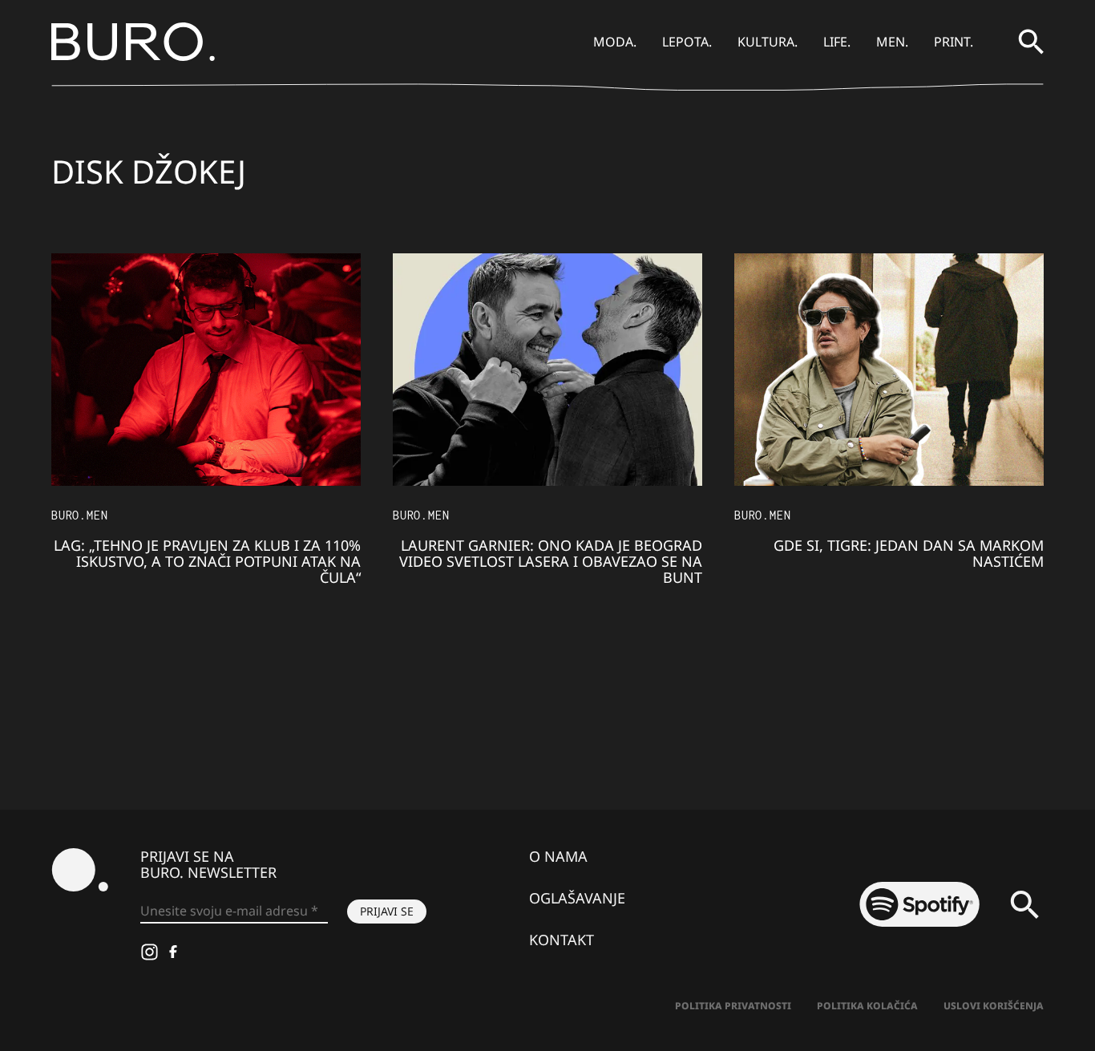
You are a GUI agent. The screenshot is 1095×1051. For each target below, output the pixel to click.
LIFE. (837, 42)
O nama (558, 856)
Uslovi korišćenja (993, 1006)
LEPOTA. (687, 42)
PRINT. (953, 42)
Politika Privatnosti (733, 1006)
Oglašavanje (577, 897)
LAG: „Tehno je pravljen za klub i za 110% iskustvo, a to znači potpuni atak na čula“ (207, 561)
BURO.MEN (79, 515)
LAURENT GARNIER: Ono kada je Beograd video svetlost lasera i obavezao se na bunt (550, 561)
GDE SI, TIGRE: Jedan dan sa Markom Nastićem (909, 553)
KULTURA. (767, 42)
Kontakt (561, 939)
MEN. (892, 42)
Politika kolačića (867, 1006)
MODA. (614, 42)
